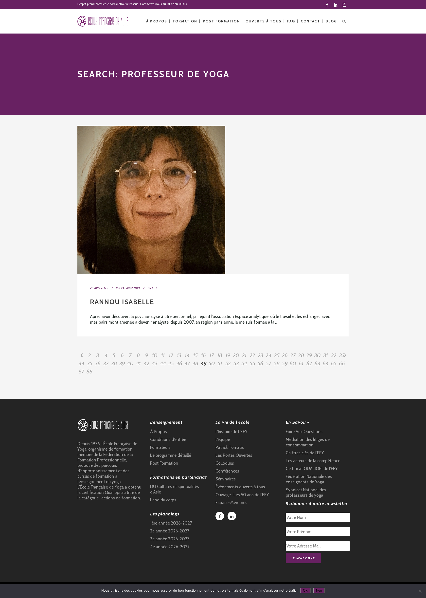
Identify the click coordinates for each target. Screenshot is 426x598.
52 (228, 363)
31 (325, 355)
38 (114, 363)
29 (309, 355)
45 (171, 363)
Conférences (227, 471)
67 (81, 371)
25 (277, 355)
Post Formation (164, 463)
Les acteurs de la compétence (313, 460)
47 (187, 363)
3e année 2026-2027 (169, 538)
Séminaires (225, 478)
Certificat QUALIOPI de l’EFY (312, 468)
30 (317, 355)
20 (236, 355)
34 (81, 363)
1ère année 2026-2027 (171, 523)
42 (146, 363)
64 (326, 363)
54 (244, 363)
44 (163, 363)
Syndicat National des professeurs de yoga (306, 492)
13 (179, 355)
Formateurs (160, 447)
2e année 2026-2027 (169, 530)
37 (106, 363)
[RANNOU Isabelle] (151, 200)
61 (301, 363)
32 (334, 355)
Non (319, 590)
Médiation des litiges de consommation (308, 442)
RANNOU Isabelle (122, 302)
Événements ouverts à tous (240, 486)
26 (285, 355)
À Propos (158, 431)
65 (334, 363)
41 (138, 363)
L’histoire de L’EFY (231, 431)
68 (90, 371)
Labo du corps (163, 499)
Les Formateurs (129, 288)
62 (309, 363)
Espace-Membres (231, 502)
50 (212, 363)
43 (155, 363)
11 (163, 355)
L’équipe (222, 439)
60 (293, 363)
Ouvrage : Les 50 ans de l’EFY (242, 494)
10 (155, 355)
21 (244, 355)
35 (89, 363)
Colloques (224, 463)
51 (220, 363)
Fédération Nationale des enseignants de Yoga (309, 479)
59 (285, 363)
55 (252, 363)
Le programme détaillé (170, 455)
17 (212, 355)
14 (187, 355)
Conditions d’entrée (168, 439)
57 (268, 363)
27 (293, 355)
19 (228, 355)
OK (305, 590)
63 (317, 363)
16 (203, 355)
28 (301, 355)
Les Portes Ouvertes (233, 455)
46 (179, 363)
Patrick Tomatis (229, 447)
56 (260, 363)
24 (268, 355)
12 (171, 355)
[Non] (419, 591)
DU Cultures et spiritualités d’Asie (174, 489)
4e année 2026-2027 (170, 546)
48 (195, 363)
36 (98, 363)
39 (122, 363)
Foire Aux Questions (304, 431)
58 (277, 363)
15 (195, 355)
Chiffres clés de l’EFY (305, 452)
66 (342, 363)
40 (130, 363)
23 (260, 355)
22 (252, 355)
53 (236, 363)
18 (219, 355)
